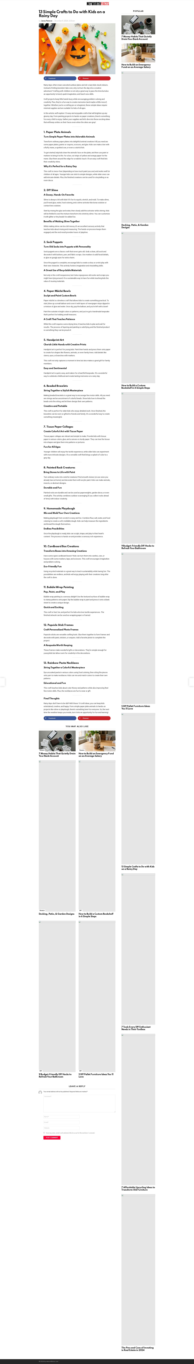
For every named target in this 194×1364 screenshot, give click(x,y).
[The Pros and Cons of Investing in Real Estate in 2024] (138, 1269)
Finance (42, 750)
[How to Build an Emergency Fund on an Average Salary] (97, 741)
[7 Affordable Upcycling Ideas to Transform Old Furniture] (138, 1109)
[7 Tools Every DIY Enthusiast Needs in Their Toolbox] (2, 682)
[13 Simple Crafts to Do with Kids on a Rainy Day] (138, 788)
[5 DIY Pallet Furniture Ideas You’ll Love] (97, 996)
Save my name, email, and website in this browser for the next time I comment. (70, 1133)
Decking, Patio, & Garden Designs (56, 914)
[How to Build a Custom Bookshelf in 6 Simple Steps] (97, 836)
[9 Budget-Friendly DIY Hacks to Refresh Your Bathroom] (57, 996)
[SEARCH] (154, 3)
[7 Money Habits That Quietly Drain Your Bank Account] (57, 741)
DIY (80, 910)
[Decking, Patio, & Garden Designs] (57, 836)
